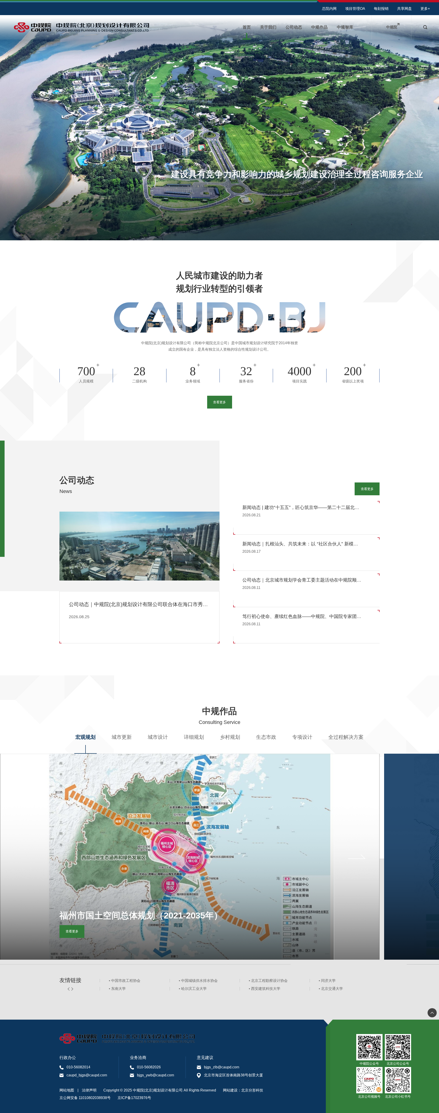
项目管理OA (355, 9)
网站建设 (230, 1090)
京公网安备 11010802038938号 (85, 1098)
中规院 (391, 27)
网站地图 (66, 1090)
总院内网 (329, 9)
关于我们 (268, 27)
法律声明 (89, 1090)
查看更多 (219, 402)
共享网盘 (404, 9)
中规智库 (345, 27)
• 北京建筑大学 (121, 981)
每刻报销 (381, 9)
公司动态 (294, 27)
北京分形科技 (252, 1090)
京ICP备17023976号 (134, 1098)
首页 (247, 27)
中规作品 (319, 27)
